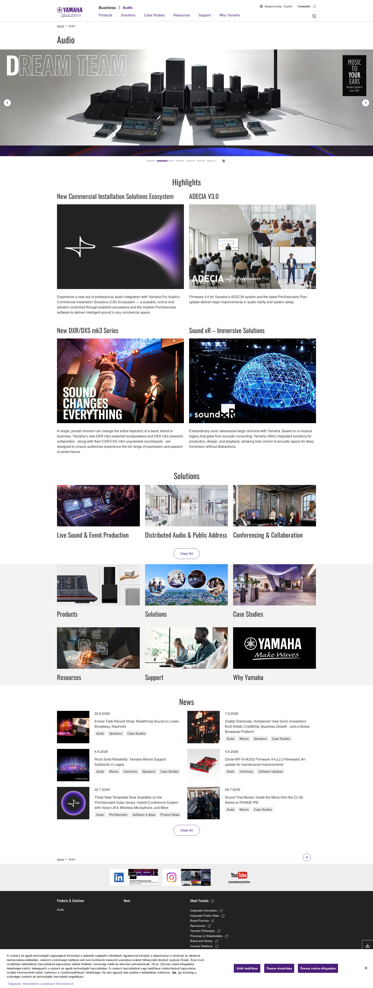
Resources (181, 15)
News (127, 900)
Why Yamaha (229, 15)
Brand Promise (199, 920)
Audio (128, 7)
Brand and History (201, 941)
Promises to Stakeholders (206, 936)
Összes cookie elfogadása (318, 968)
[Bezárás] (366, 968)
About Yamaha (199, 900)
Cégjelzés (14, 984)
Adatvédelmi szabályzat (38, 984)
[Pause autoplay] (224, 161)
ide (174, 972)
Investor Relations (201, 946)
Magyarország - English (278, 6)
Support (205, 15)
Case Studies (154, 15)
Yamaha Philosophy (202, 931)
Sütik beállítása (247, 968)
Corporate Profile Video (204, 915)
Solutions (128, 15)
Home (60, 26)
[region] (186, 968)
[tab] (150, 161)
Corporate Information (203, 910)
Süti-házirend (64, 984)
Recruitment (197, 926)
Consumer (304, 6)
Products (105, 15)
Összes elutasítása (279, 968)
